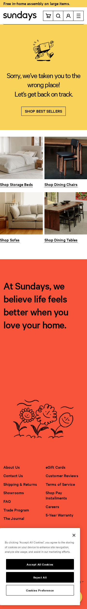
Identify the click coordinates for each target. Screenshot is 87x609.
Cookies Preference (40, 590)
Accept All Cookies (40, 564)
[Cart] (48, 16)
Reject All (40, 577)
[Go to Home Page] (19, 15)
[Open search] (58, 16)
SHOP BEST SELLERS (43, 111)
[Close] (74, 535)
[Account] (68, 16)
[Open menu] (78, 16)
